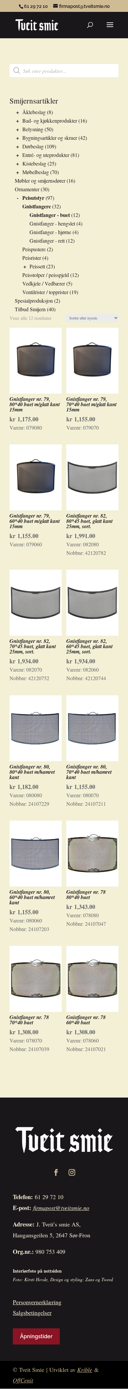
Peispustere (34, 249)
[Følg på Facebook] (56, 1172)
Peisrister (31, 257)
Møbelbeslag (35, 171)
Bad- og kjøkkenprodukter (49, 120)
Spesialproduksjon (34, 300)
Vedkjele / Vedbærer (43, 283)
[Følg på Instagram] (71, 1172)
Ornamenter (27, 189)
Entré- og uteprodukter (45, 154)
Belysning (32, 129)
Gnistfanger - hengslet (52, 223)
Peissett (37, 266)
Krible (84, 1370)
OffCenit (23, 1380)
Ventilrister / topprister (45, 291)
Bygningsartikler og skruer (49, 137)
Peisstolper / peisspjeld (45, 274)
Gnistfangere (36, 206)
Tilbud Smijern (30, 309)
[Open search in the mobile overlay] (64, 70)
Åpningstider (36, 1336)
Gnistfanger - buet (50, 215)
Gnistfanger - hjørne (50, 231)
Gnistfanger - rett (47, 240)
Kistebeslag (34, 163)
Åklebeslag (34, 111)
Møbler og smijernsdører (40, 180)
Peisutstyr (33, 197)
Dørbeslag (33, 146)
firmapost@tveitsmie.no (61, 1208)
